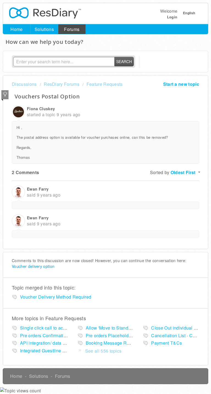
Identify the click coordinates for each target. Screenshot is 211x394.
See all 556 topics (103, 351)
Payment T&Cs (166, 343)
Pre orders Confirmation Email (50, 335)
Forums (71, 29)
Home (16, 29)
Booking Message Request (113, 343)
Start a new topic (181, 84)
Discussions (24, 84)
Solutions (44, 29)
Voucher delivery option (33, 266)
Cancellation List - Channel (179, 335)
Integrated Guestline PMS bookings (56, 350)
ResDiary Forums (61, 84)
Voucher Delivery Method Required (55, 297)
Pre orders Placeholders (110, 335)
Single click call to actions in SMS (54, 328)
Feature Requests (105, 84)
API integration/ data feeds (47, 343)
